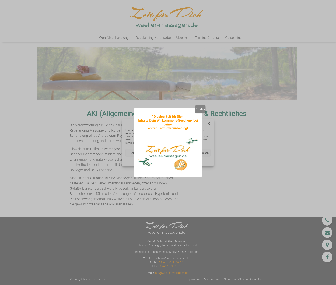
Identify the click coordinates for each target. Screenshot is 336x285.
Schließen (200, 109)
